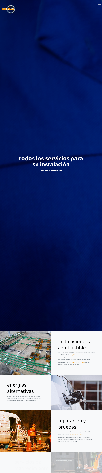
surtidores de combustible (78, 363)
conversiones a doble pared (76, 434)
